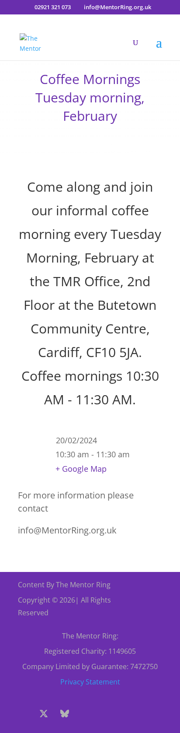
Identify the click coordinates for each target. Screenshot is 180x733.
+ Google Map (81, 468)
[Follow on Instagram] (85, 713)
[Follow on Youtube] (106, 713)
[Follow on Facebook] (22, 713)
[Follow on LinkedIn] (127, 713)
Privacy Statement (90, 682)
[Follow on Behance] (64, 713)
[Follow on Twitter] (43, 713)
